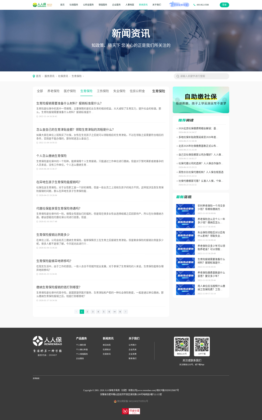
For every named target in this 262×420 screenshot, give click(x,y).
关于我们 (156, 5)
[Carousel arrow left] (177, 99)
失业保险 (119, 91)
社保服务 (74, 5)
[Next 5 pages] (114, 312)
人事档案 (129, 5)
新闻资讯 (143, 5)
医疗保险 (70, 91)
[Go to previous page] (76, 312)
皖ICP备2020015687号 (167, 390)
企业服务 (116, 5)
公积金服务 (88, 5)
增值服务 (103, 5)
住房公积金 (137, 91)
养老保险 (53, 91)
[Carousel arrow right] (224, 99)
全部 (40, 91)
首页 (62, 5)
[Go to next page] (125, 312)
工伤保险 (103, 91)
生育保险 (86, 91)
